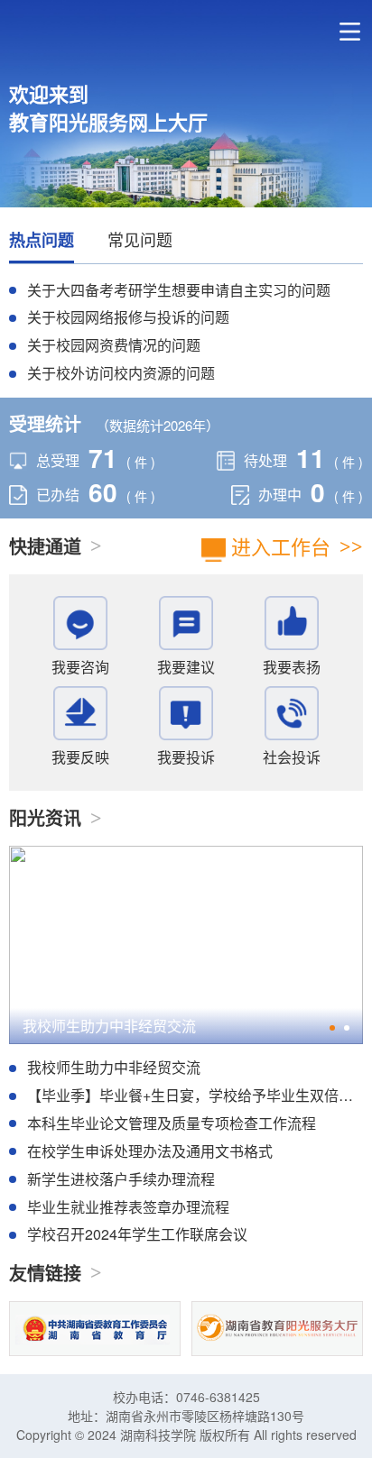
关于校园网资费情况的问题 (113, 345)
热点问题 (41, 240)
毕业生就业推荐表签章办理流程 (128, 1207)
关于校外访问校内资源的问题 (121, 372)
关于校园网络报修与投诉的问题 (128, 317)
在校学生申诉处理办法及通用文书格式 (150, 1151)
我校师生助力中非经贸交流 (109, 1025)
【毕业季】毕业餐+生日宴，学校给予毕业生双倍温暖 (197, 1095)
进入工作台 (278, 546)
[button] (332, 1028)
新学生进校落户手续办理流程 (121, 1179)
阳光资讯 (45, 817)
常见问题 (139, 239)
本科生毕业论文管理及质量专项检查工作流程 (171, 1123)
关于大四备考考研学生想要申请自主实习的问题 (178, 290)
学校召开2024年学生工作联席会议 (137, 1234)
